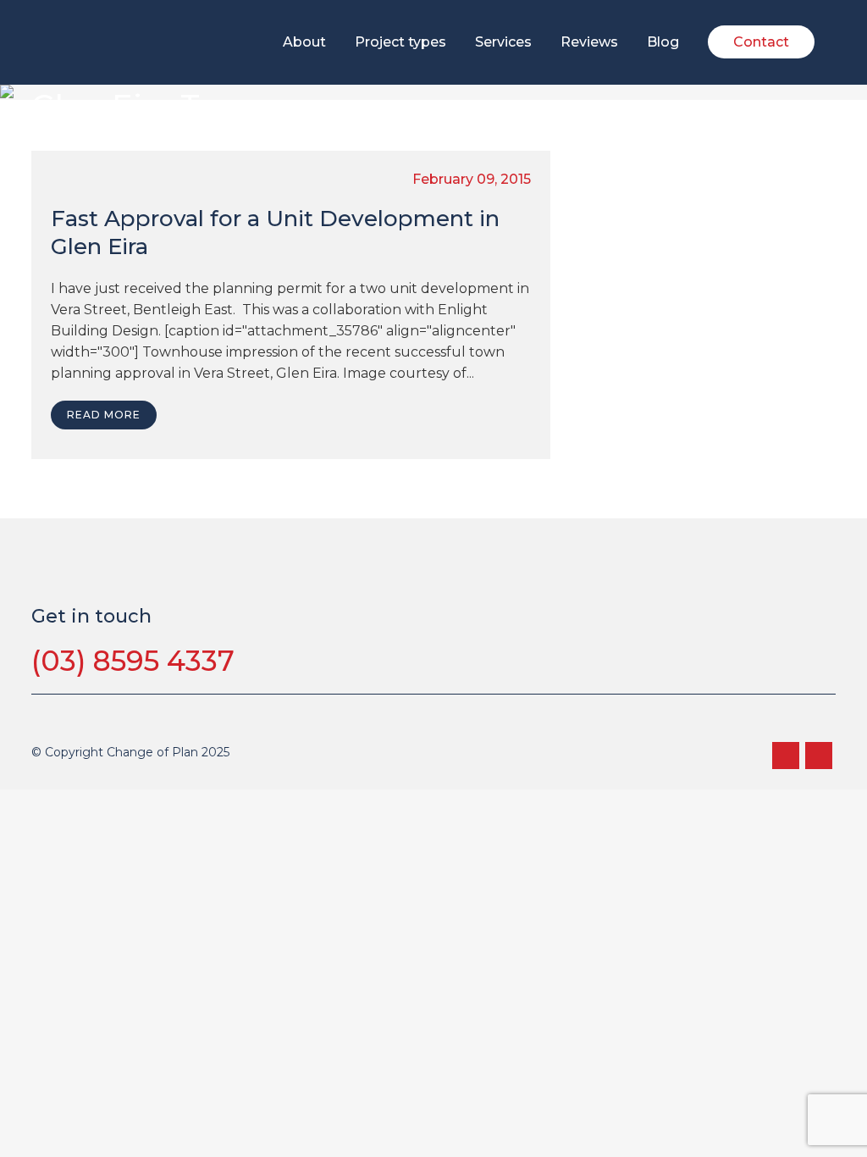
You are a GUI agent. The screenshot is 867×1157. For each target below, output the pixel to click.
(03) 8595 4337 (133, 661)
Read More (104, 414)
